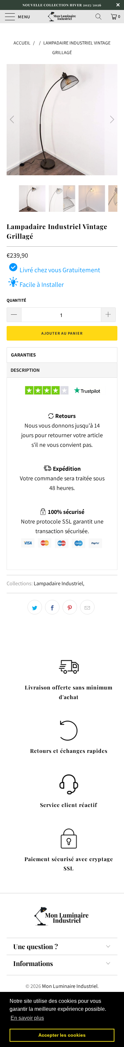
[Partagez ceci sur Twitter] (34, 607)
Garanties (23, 355)
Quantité (16, 300)
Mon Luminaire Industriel (70, 986)
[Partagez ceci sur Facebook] (52, 607)
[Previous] (13, 119)
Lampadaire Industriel (58, 583)
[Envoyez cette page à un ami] (87, 607)
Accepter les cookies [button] (62, 1035)
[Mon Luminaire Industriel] (62, 16)
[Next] (111, 119)
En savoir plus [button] (27, 1018)
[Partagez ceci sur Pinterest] (69, 607)
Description (25, 370)
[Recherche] (101, 17)
